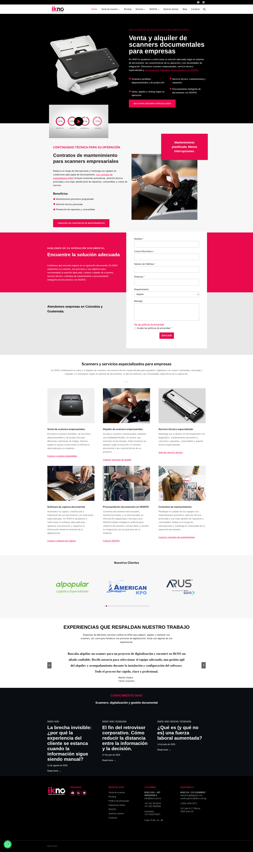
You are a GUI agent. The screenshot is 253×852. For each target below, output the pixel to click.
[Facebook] (198, 2)
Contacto (195, 9)
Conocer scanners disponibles (62, 456)
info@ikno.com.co (152, 798)
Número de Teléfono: (145, 264)
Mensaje (138, 301)
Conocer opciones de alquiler (117, 460)
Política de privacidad (119, 801)
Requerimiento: (141, 289)
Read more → (54, 771)
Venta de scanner (117, 792)
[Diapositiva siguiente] (203, 665)
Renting (127, 9)
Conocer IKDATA (111, 541)
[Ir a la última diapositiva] (49, 665)
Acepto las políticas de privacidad (154, 328)
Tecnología (120, 721)
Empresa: (139, 276)
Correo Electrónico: (144, 251)
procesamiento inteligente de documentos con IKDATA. (172, 70)
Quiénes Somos (170, 9)
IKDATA (50, 721)
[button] (78, 121)
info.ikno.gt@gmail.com (191, 795)
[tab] (104, 606)
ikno (57, 721)
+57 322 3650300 (152, 806)
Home (94, 9)
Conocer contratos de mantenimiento (177, 537)
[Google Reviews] (78, 793)
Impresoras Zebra (117, 805)
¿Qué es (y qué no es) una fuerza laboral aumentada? (179, 733)
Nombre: (139, 239)
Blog (185, 9)
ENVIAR (167, 335)
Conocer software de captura (61, 541)
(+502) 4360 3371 (188, 803)
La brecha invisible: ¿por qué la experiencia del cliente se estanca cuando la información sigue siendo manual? (69, 743)
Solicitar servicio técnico (171, 452)
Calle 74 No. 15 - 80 (153, 820)
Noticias (174, 721)
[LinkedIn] (203, 2)
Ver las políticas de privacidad (149, 324)
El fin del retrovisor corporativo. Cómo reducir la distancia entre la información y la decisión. (125, 738)
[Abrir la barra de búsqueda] (204, 9)
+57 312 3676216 (152, 803)
